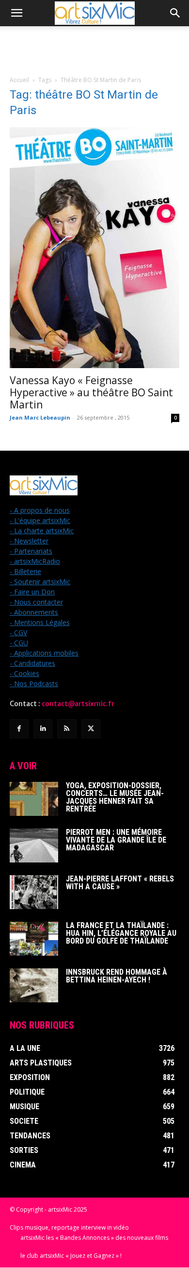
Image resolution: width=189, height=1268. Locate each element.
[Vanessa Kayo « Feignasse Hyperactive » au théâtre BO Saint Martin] (94, 247)
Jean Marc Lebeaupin (40, 417)
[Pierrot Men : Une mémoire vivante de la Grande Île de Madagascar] (34, 845)
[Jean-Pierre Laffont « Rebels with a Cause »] (34, 892)
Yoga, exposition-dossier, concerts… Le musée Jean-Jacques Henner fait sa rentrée (115, 797)
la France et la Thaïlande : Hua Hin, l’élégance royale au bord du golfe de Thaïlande (121, 933)
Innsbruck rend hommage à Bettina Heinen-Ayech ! (116, 975)
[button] (16, 13)
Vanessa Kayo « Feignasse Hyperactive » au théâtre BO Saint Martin (91, 392)
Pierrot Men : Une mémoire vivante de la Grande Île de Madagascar (116, 840)
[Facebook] (19, 728)
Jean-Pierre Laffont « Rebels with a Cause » (120, 882)
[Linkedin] (42, 728)
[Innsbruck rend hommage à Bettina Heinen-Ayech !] (34, 985)
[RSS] (66, 728)
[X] (90, 728)
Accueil (19, 80)
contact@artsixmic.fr (78, 703)
